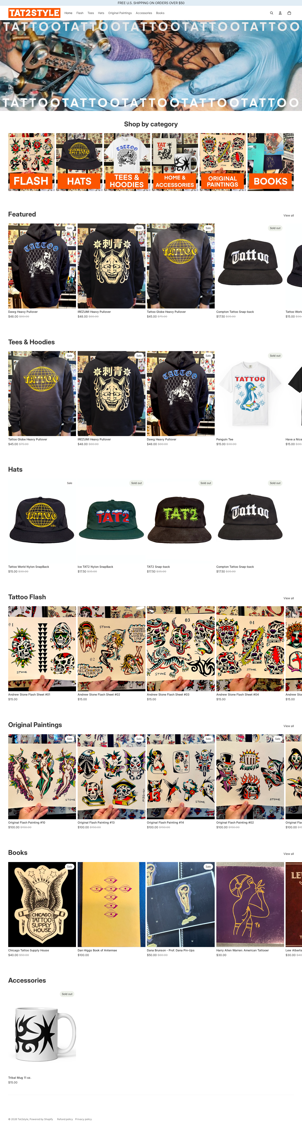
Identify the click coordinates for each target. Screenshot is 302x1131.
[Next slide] (289, 271)
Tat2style (23, 1119)
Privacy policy (83, 1119)
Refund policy (65, 1119)
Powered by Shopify (41, 1119)
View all (289, 215)
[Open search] (271, 12)
